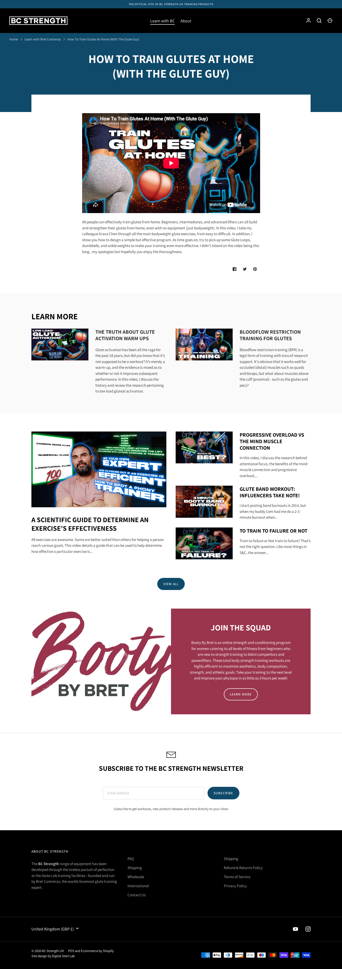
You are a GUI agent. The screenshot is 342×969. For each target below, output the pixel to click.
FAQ (130, 858)
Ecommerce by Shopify (97, 951)
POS (71, 951)
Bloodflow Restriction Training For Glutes (270, 335)
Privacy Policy (235, 885)
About (186, 20)
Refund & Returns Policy (243, 867)
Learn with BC (162, 20)
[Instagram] (308, 929)
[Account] (308, 21)
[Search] (319, 21)
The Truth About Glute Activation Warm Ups (125, 335)
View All (171, 584)
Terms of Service (237, 876)
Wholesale (135, 876)
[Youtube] (295, 929)
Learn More (241, 694)
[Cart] (330, 21)
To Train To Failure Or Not (273, 530)
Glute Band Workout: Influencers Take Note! (270, 492)
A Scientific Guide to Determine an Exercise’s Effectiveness (90, 524)
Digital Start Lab (63, 956)
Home (13, 39)
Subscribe (223, 793)
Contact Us (136, 894)
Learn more (54, 316)
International (138, 885)
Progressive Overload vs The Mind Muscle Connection (272, 441)
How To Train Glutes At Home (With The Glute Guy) (103, 39)
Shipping (134, 867)
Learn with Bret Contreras (42, 39)
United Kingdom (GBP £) (52, 929)
